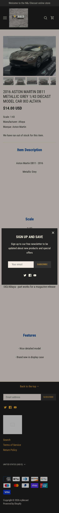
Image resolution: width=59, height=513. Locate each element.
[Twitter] (25, 275)
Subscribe (42, 264)
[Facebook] (30, 275)
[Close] (53, 232)
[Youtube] (35, 275)
